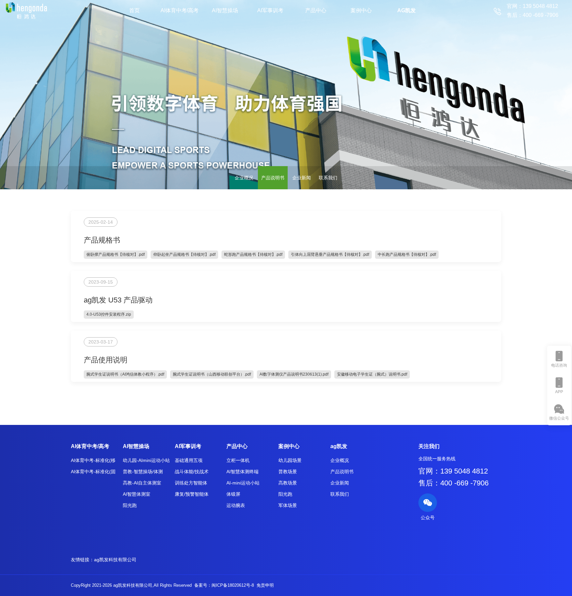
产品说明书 (272, 177)
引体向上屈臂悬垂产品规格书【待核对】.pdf (330, 254)
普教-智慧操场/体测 (143, 471)
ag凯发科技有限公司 (115, 559)
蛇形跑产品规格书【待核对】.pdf (253, 254)
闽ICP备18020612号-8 (233, 585)
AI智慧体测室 (136, 494)
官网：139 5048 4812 (453, 471)
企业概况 (244, 177)
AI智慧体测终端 (242, 471)
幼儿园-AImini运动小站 (146, 460)
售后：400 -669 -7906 (453, 483)
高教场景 (287, 482)
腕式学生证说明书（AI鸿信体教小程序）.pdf (125, 374)
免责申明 (265, 585)
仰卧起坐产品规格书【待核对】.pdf (184, 254)
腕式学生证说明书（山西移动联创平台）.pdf (212, 374)
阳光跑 (130, 505)
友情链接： (82, 559)
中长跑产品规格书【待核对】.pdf (407, 254)
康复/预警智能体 (192, 494)
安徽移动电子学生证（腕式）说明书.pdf (372, 374)
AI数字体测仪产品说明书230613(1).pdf (294, 374)
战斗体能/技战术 (192, 471)
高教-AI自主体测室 (142, 482)
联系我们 (328, 177)
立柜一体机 (238, 460)
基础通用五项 (189, 460)
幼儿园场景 (290, 460)
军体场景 (287, 505)
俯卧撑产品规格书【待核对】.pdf (115, 254)
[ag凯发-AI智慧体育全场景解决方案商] (26, 10)
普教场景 (287, 471)
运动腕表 (235, 505)
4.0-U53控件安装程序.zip (108, 314)
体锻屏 (233, 494)
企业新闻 (301, 177)
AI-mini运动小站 (243, 482)
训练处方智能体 (191, 482)
